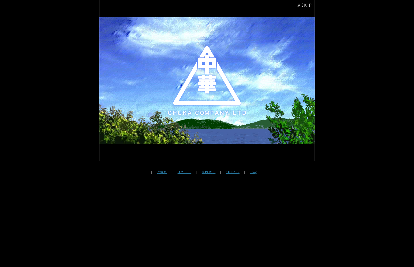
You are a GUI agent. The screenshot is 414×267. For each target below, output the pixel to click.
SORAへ (233, 172)
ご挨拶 (162, 172)
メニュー (184, 172)
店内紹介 (209, 172)
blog (253, 172)
